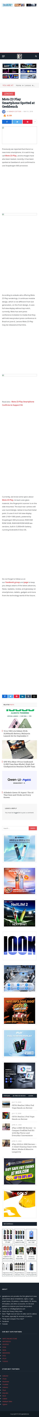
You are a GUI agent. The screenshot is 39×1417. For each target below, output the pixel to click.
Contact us (5, 1309)
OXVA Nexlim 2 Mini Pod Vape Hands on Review (23, 1106)
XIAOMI (30, 1096)
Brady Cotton (15, 111)
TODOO (5, 1361)
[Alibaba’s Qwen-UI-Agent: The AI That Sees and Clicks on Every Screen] (19, 780)
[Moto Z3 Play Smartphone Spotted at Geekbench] (19, 135)
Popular (7, 1096)
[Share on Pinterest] (27, 122)
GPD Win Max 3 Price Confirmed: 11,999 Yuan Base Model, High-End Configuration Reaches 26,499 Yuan (19, 764)
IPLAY (4, 1359)
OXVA (4, 1347)
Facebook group (12, 582)
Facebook (5, 1321)
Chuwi (4, 1379)
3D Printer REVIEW (19, 1096)
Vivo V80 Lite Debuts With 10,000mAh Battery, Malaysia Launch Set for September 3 (17, 733)
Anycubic (5, 1393)
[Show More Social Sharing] (35, 122)
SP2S (4, 1356)
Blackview (5, 1382)
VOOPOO (5, 1344)
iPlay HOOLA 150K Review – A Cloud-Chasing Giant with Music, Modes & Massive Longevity (24, 1148)
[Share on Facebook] (7, 122)
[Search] (36, 56)
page (26, 582)
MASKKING (6, 1353)
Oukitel (4, 1399)
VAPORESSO (6, 1341)
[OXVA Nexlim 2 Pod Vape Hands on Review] (6, 1115)
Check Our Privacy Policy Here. (12, 1311)
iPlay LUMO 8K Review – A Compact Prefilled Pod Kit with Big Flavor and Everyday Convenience (24, 1132)
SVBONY (5, 1376)
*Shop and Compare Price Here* (13, 1319)
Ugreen (4, 1404)
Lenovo (8, 93)
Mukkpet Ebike (7, 1401)
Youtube (5, 1324)
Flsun (4, 1390)
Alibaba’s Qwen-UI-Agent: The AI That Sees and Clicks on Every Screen (18, 795)
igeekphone (25, 1414)
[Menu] (3, 56)
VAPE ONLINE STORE (9, 1339)
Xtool (4, 1396)
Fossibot (5, 1384)
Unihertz (5, 1387)
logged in (17, 813)
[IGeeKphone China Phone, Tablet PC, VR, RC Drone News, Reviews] (19, 56)
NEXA (4, 1350)
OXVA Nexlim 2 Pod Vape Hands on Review (23, 1117)
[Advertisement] (19, 29)
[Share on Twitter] (17, 122)
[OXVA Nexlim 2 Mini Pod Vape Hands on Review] (6, 1104)
